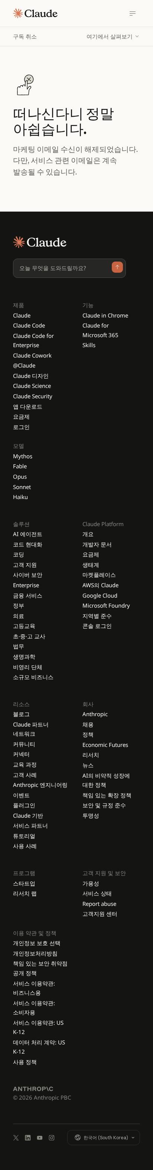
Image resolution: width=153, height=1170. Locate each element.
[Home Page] (35, 13)
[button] (113, 36)
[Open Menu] (132, 13)
